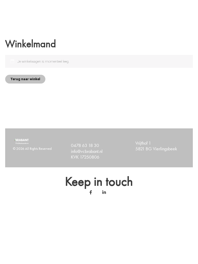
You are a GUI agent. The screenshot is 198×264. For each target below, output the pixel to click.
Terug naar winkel (25, 79)
